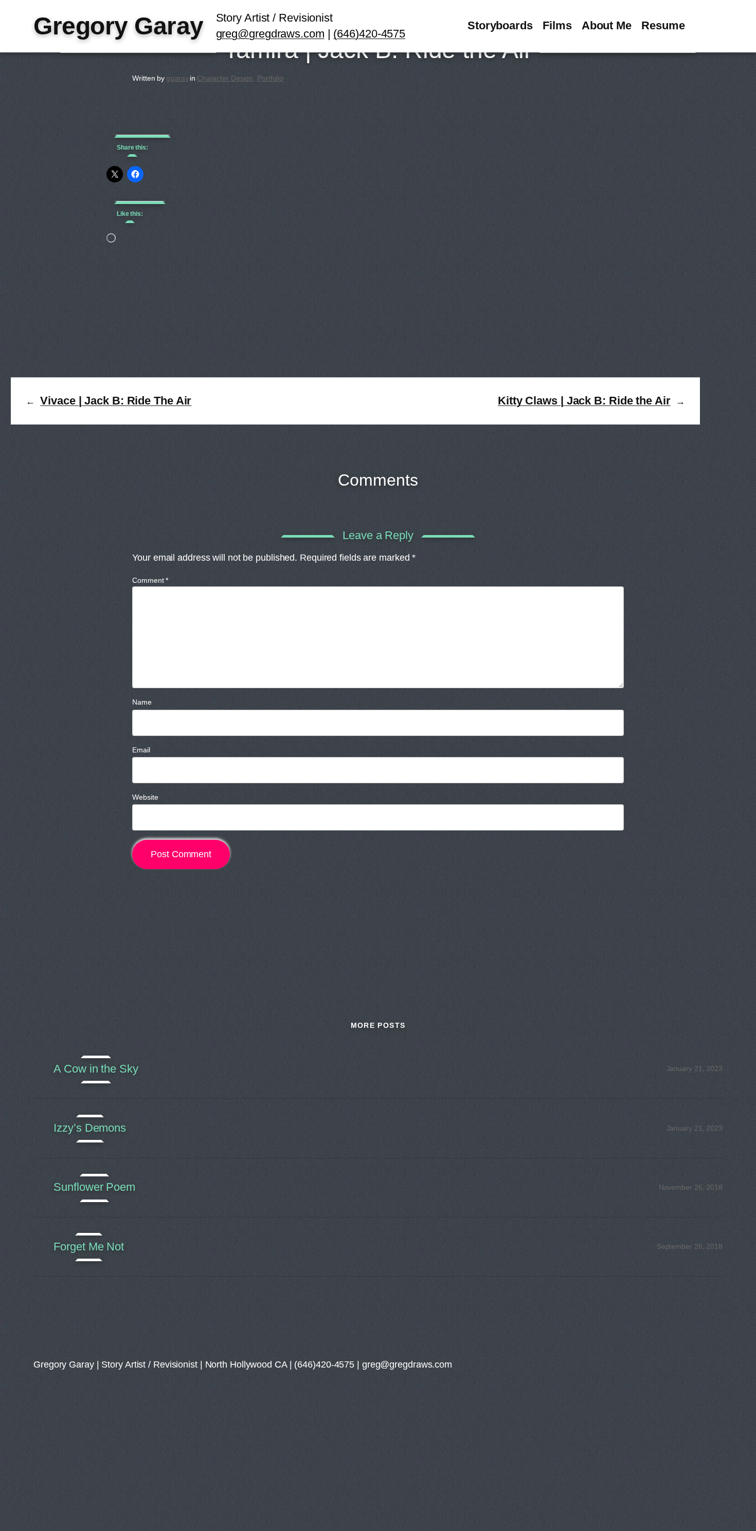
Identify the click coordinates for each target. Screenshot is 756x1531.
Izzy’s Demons (89, 1128)
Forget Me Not (88, 1247)
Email (141, 750)
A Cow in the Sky (95, 1069)
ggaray (177, 78)
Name (142, 702)
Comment (150, 580)
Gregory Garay (118, 26)
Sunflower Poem (94, 1187)
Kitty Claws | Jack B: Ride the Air (584, 400)
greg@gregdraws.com (270, 33)
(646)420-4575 (369, 33)
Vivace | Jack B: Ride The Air (115, 400)
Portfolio (270, 78)
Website (145, 797)
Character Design (225, 78)
